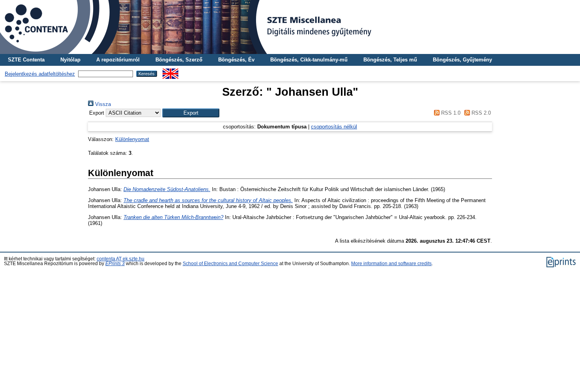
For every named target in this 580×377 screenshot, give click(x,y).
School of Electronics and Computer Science (230, 263)
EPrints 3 (115, 263)
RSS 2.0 (480, 113)
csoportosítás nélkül (334, 127)
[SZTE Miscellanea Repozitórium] (290, 27)
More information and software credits (391, 263)
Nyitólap (70, 60)
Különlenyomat (132, 139)
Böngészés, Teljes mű (390, 60)
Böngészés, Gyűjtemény (462, 60)
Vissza (102, 104)
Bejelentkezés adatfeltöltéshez (40, 74)
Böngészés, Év (236, 60)
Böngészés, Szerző (178, 60)
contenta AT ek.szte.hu (120, 258)
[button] (190, 112)
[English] (170, 71)
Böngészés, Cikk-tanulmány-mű (309, 60)
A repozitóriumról (118, 60)
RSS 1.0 (450, 113)
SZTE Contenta (26, 60)
